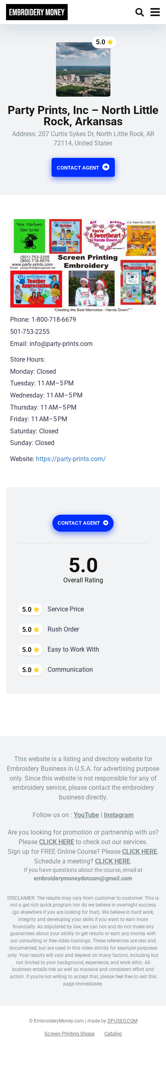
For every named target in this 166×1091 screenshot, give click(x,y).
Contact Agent (78, 168)
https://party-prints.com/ (71, 459)
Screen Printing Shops (69, 1034)
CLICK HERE (56, 842)
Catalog (113, 1034)
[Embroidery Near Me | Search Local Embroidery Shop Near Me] (37, 11)
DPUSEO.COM (122, 1021)
